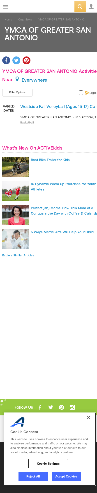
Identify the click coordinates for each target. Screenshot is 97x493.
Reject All (33, 476)
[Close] (89, 417)
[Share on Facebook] (6, 60)
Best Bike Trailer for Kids (50, 160)
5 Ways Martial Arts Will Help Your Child (62, 232)
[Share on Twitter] (16, 60)
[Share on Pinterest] (26, 60)
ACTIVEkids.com (26, 7)
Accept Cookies (66, 476)
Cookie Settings (48, 463)
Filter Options (17, 92)
